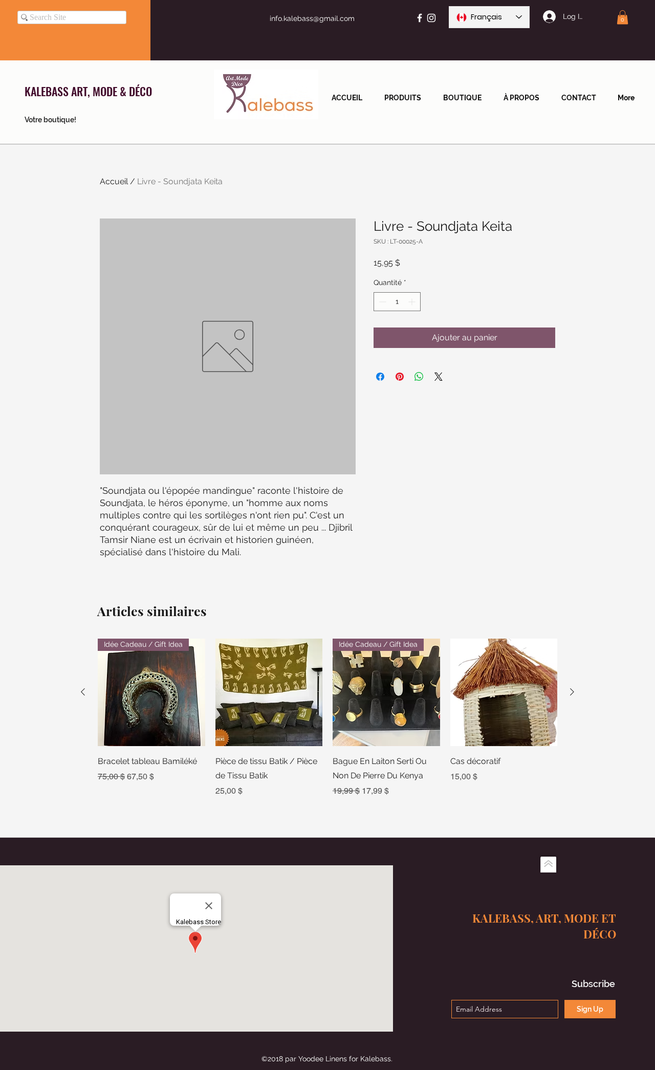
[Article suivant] (572, 692)
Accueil (114, 181)
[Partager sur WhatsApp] (419, 376)
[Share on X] (438, 376)
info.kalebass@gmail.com (312, 18)
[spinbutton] (397, 302)
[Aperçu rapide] (269, 692)
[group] (327, 718)
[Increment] (412, 302)
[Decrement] (381, 302)
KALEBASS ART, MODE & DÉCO (88, 91)
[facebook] (419, 18)
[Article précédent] (83, 692)
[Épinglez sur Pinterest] (400, 376)
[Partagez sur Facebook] (380, 376)
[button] (622, 17)
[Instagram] (431, 18)
